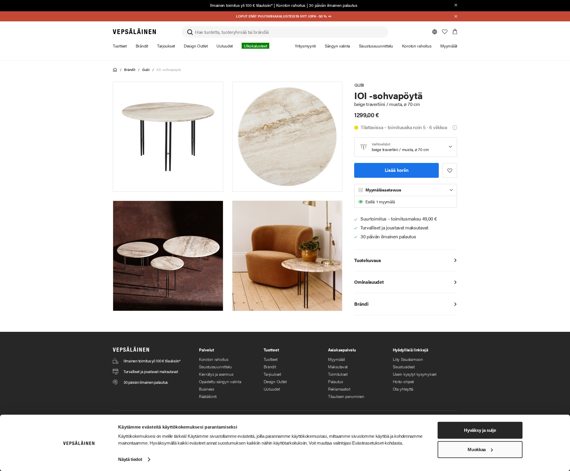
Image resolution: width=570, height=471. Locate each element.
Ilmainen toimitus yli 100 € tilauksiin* (241, 5)
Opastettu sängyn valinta (220, 381)
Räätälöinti (208, 396)
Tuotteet (271, 359)
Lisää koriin (396, 169)
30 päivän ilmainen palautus (333, 5)
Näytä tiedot (130, 459)
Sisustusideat (404, 366)
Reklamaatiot (339, 389)
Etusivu (115, 70)
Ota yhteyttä (403, 389)
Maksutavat (338, 366)
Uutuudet (272, 389)
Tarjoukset (272, 374)
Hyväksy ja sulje (480, 430)
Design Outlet (275, 381)
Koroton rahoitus (291, 5)
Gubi (146, 69)
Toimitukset (338, 374)
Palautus (335, 381)
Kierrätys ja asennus (216, 374)
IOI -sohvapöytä (168, 69)
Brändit (129, 69)
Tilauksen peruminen (346, 396)
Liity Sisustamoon (408, 359)
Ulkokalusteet (255, 46)
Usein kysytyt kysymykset (414, 374)
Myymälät (336, 359)
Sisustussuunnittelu (215, 366)
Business (206, 389)
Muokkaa (477, 449)
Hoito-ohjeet (403, 381)
